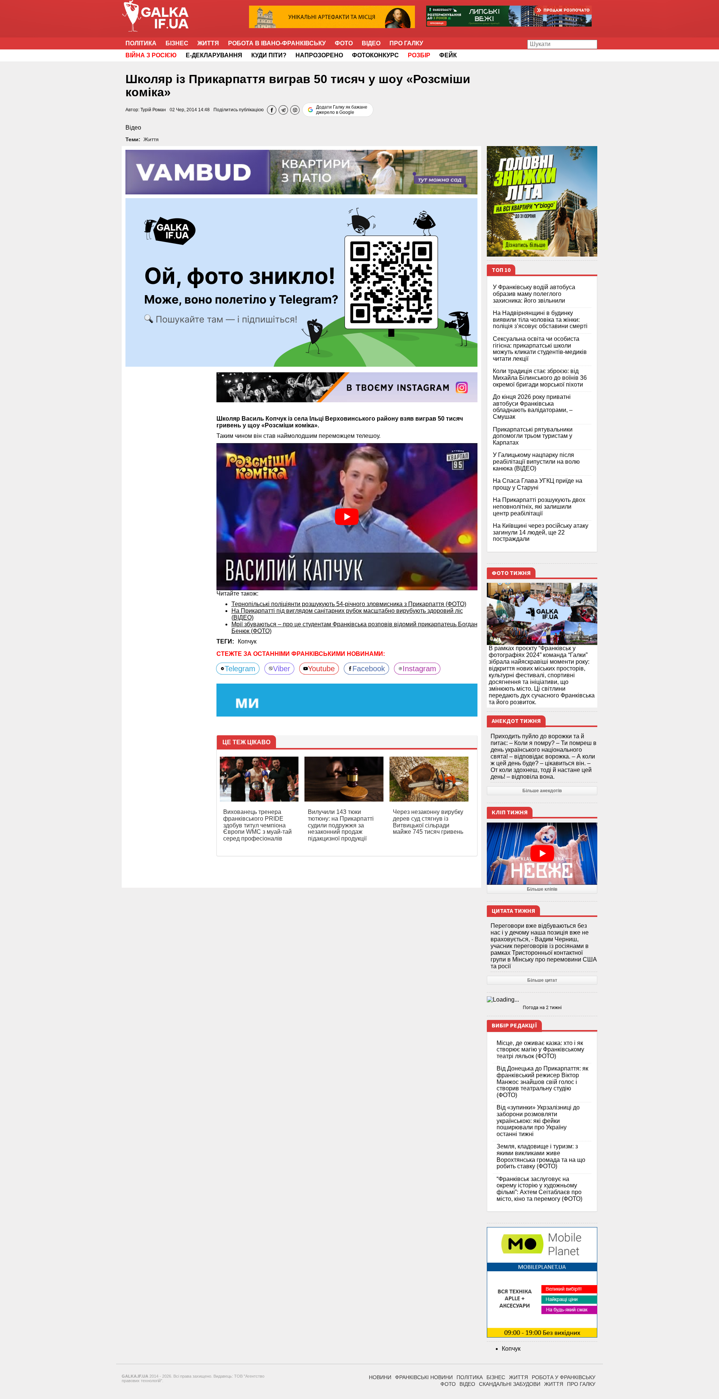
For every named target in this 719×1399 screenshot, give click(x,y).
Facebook (368, 668)
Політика (141, 43)
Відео (371, 43)
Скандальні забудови (509, 1384)
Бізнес (177, 43)
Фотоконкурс (375, 55)
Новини (380, 1377)
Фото (344, 43)
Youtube (321, 668)
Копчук (247, 641)
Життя (208, 43)
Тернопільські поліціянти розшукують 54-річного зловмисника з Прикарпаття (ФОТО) (348, 604)
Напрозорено (319, 55)
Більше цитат (542, 980)
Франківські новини (424, 1377)
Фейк (448, 55)
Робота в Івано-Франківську (277, 43)
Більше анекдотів (542, 790)
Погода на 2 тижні (542, 1007)
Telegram (240, 668)
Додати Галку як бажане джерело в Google (341, 110)
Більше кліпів (542, 889)
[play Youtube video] (347, 516)
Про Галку (406, 43)
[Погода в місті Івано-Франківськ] (542, 999)
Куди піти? (268, 55)
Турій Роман (153, 109)
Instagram (419, 668)
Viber (281, 668)
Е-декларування (214, 55)
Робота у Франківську (563, 1377)
